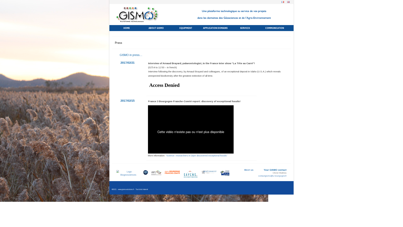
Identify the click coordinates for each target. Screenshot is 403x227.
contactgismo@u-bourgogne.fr (272, 176)
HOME (126, 28)
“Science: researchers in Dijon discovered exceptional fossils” (196, 155)
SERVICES (245, 28)
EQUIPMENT (185, 28)
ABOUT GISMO (156, 28)
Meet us (248, 170)
